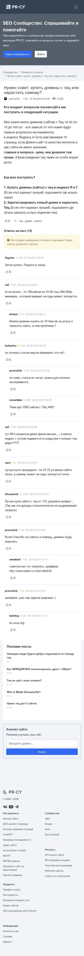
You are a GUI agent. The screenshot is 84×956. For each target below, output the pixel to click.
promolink (14, 98)
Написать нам (11, 931)
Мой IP (6, 855)
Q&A (47, 818)
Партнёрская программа (58, 865)
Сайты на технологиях (57, 876)
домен (28, 221)
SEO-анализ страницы (15, 823)
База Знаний (52, 834)
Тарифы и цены (11, 889)
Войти (40, 54)
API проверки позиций (57, 860)
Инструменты (10, 894)
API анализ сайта (54, 854)
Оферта (7, 941)
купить (38, 221)
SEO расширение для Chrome (19, 910)
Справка (7, 936)
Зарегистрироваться (17, 54)
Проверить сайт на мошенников (13, 867)
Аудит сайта (10, 845)
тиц (21, 221)
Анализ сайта (16, 729)
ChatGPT (8, 834)
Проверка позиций (16, 900)
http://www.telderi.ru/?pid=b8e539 (30, 571)
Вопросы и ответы (32, 72)
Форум (48, 823)
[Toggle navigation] (76, 7)
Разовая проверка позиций (18, 829)
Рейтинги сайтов (54, 870)
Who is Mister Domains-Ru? (24, 692)
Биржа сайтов (10, 905)
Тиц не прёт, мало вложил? (24, 680)
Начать (42, 752)
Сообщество (10, 72)
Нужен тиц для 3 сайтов (22, 703)
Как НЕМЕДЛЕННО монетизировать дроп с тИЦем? (39, 669)
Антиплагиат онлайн (14, 850)
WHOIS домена (11, 860)
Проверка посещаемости (17, 839)
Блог (47, 829)
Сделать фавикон (13, 875)
